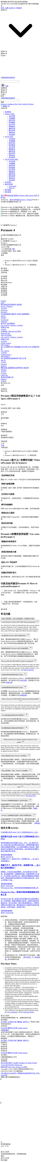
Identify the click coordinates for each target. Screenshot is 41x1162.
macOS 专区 (9, 136)
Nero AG (12, 188)
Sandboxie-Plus (12, 104)
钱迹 (2, 1067)
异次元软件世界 (6, 1063)
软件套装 (8, 192)
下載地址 (37, 823)
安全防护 (12, 134)
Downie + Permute (26, 199)
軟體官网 (23, 695)
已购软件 (19, 8)
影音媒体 (12, 122)
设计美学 (12, 124)
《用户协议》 (27, 957)
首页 (2, 195)
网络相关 (12, 126)
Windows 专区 (9, 114)
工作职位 (11, 1022)
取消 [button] (2, 1020)
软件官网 (23, 680)
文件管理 (12, 116)
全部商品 (8, 112)
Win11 (20, 104)
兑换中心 (26, 1022)
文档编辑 (12, 118)
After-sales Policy (28, 1012)
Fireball (34, 1063)
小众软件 (15, 1063)
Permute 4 (4, 104)
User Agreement (12, 1012)
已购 (6, 86)
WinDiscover (18, 1065)
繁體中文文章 (12, 1028)
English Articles (22, 1028)
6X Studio (28, 1063)
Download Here (31, 796)
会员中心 (12, 8)
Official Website (28, 670)
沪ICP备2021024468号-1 (9, 1073)
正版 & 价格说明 (6, 618)
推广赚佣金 (18, 1022)
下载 (2, 445)
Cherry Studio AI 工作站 (19, 1067)
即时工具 (7, 1067)
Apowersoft (12, 186)
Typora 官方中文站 (7, 1065)
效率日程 (12, 120)
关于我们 (4, 1022)
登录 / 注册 (4, 8)
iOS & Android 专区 (11, 159)
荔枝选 (16, 195)
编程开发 (12, 128)
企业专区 (8, 182)
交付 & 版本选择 (17, 618)
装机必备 (10, 195)
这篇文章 (9, 682)
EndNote (25, 104)
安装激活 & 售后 (29, 618)
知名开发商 (9, 184)
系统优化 (12, 132)
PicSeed (30, 104)
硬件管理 (12, 130)
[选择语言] (3, 85)
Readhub (22, 1063)
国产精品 (8, 190)
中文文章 (4, 1028)
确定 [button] (6, 1020)
